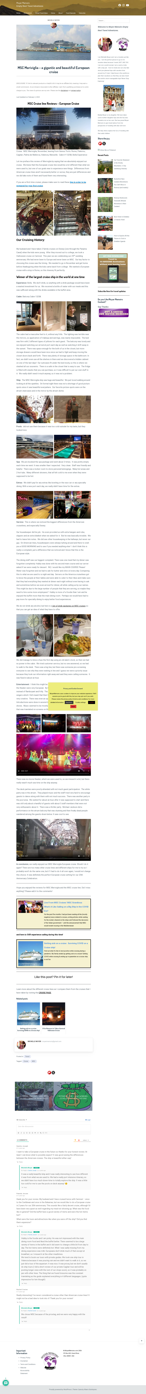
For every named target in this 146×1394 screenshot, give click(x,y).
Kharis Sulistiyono (90, 1389)
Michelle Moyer (54, 20)
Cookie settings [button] (80, 702)
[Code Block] (38, 1133)
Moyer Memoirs (23, 2)
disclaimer (64, 90)
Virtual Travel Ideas (41, 13)
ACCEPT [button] (91, 702)
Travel (27, 1056)
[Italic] (21, 1133)
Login (89, 1120)
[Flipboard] (49, 1072)
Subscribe (82, 13)
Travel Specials (71, 13)
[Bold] (18, 1133)
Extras (53, 13)
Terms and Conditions (27, 1364)
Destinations (28, 13)
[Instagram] (123, 5)
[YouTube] (127, 5)
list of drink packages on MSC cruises (69, 606)
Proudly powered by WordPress (60, 1389)
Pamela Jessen (32, 1234)
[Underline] (24, 1133)
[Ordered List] (29, 1133)
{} (43, 1132)
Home (18, 13)
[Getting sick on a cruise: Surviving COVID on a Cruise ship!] (53, 954)
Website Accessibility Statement (24, 1370)
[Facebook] (119, 5)
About (60, 13)
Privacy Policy (25, 1358)
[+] (46, 1132)
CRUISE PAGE (45, 993)
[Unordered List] (32, 1133)
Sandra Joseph (22, 1146)
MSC (33, 1061)
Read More (69, 702)
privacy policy (76, 90)
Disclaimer (24, 1361)
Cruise (26, 1061)
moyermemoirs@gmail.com (51, 1041)
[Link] (40, 1133)
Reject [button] (73, 706)
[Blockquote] (35, 1133)
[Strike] (26, 1133)
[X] (53, 1072)
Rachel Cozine (22, 1289)
